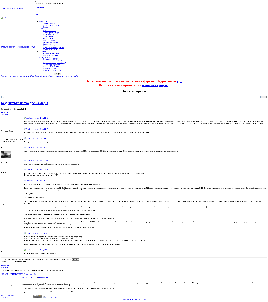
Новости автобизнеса (51, 25)
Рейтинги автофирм (50, 55)
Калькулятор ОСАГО (51, 59)
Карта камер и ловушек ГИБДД (54, 63)
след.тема (4, 114)
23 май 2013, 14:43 (41, 129)
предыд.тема (5, 112)
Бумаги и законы (49, 40)
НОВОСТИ (43, 21)
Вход (37, 14)
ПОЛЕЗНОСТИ (45, 57)
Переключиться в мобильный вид (134, 300)
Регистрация (39, 7)
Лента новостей (49, 23)
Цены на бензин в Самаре (52, 70)
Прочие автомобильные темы (53, 46)
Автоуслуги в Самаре (51, 33)
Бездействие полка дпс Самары (24, 103)
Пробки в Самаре (49, 68)
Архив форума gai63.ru (51, 65)
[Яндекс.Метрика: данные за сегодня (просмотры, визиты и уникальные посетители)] (50, 297)
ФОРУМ (20, 9)
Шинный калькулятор (51, 66)
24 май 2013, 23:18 (41, 250)
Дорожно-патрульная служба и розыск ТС (63, 76)
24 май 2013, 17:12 (41, 233)
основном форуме (155, 85)
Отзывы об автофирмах (51, 53)
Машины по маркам (50, 42)
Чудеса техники (49, 36)
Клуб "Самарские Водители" (53, 48)
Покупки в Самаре (50, 34)
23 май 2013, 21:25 (41, 147)
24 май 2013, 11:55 (41, 181)
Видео (45, 27)
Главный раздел (41, 76)
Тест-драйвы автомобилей (52, 61)
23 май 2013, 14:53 (41, 138)
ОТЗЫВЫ (42, 51)
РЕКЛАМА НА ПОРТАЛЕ (8, 296)
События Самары (49, 31)
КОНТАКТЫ (43, 277)
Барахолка (47, 44)
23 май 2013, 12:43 (41, 118)
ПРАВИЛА (11, 9)
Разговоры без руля (50, 49)
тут (179, 81)
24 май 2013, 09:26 (41, 169)
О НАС (3, 9)
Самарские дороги (50, 38)
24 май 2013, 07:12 (41, 160)
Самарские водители (8, 76)
